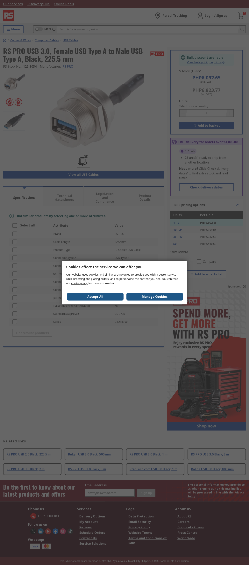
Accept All (95, 296)
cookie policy (79, 283)
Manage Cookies (154, 296)
